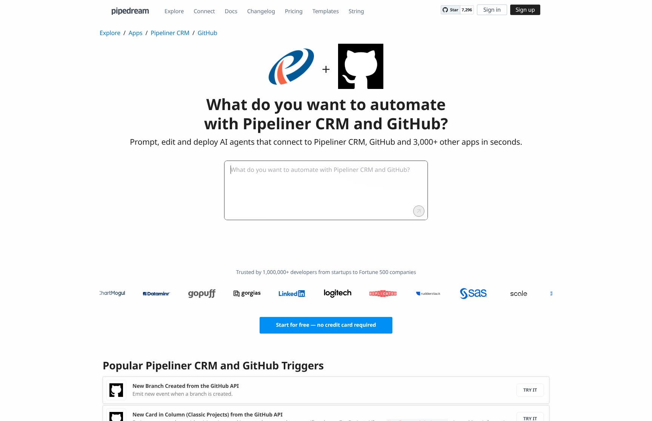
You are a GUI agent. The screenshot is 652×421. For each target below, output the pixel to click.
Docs (231, 11)
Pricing (294, 11)
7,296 (467, 10)
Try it (530, 390)
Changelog (261, 11)
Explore (174, 11)
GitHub (207, 33)
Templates (325, 11)
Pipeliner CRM (170, 33)
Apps (136, 33)
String (356, 11)
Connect (204, 11)
